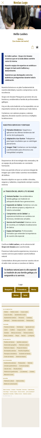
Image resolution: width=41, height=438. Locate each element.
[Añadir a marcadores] (37, 47)
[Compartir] (32, 47)
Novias (33, 289)
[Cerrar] (3, 3)
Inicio (25, 295)
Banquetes (9, 289)
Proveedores (22, 289)
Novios (16, 295)
